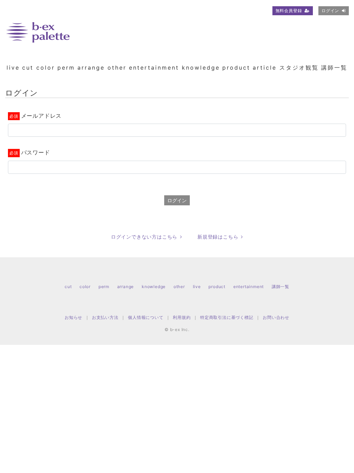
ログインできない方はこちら (144, 237)
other (117, 67)
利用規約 (181, 317)
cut (28, 67)
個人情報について (145, 317)
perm (66, 67)
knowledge (201, 67)
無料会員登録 (289, 10)
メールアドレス (41, 115)
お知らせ (73, 317)
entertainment (154, 67)
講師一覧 (334, 67)
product (236, 67)
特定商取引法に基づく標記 (226, 317)
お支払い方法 (105, 317)
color (45, 67)
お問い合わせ (276, 317)
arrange (91, 67)
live (13, 67)
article (265, 67)
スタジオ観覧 (299, 67)
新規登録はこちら (217, 237)
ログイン (330, 10)
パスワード (35, 152)
